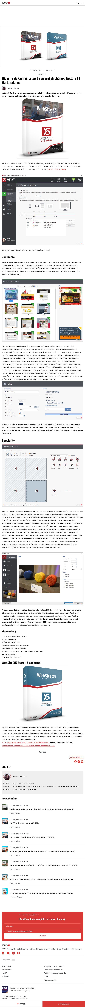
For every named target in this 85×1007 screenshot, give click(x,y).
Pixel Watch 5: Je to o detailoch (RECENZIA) (24, 823)
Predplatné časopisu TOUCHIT (54, 966)
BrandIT (4, 973)
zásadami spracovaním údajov (23, 931)
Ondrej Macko (15, 813)
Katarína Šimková (16, 897)
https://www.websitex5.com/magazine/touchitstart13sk (28, 745)
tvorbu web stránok (56, 169)
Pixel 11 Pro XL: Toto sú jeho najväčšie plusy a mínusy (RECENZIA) (32, 837)
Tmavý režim (6, 960)
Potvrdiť (42, 936)
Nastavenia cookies (50, 980)
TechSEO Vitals (23, 998)
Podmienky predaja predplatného (55, 973)
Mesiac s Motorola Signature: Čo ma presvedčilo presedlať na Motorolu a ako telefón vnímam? (41, 893)
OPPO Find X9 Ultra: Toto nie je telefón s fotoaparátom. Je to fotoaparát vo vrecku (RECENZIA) (41, 879)
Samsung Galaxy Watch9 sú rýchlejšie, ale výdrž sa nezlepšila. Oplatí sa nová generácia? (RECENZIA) (43, 865)
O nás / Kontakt (7, 966)
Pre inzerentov (6, 970)
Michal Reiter (13, 88)
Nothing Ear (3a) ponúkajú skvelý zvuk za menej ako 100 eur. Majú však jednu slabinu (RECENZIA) (42, 851)
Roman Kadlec (15, 827)
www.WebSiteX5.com (13, 657)
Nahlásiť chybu (75, 757)
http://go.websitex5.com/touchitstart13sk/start (25, 742)
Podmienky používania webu (53, 970)
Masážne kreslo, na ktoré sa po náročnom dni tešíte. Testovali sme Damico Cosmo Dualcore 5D (41, 809)
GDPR (46, 976)
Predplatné (5, 976)
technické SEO (7, 998)
